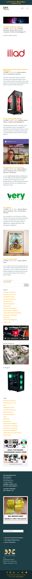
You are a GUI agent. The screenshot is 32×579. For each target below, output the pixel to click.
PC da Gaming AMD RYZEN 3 (12, 119)
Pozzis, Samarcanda (10, 259)
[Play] (5, 338)
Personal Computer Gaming (12, 27)
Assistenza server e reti (9, 294)
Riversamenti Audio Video (10, 315)
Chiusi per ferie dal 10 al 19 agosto (13, 537)
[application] (16, 333)
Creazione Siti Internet (9, 299)
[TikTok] (18, 572)
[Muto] (24, 338)
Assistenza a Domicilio (9, 292)
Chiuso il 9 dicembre (9, 542)
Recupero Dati (7, 306)
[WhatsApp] (14, 572)
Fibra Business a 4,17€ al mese (13, 167)
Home (4, 416)
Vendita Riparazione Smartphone (12, 313)
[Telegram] (22, 572)
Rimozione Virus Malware (10, 308)
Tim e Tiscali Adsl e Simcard (11, 74)
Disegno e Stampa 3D (9, 303)
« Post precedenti (8, 280)
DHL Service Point (8, 301)
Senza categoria (8, 171)
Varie (4, 262)
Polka (6, 28)
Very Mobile (7, 208)
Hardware (6, 30)
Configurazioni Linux (8, 297)
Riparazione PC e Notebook (10, 310)
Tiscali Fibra (12, 172)
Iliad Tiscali (6, 317)
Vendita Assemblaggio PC (18, 32)
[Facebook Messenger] (26, 572)
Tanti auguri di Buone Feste (11, 540)
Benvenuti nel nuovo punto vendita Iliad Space (15, 70)
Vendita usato (7, 322)
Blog (4, 405)
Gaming (20, 28)
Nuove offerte (14, 30)
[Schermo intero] (26, 338)
